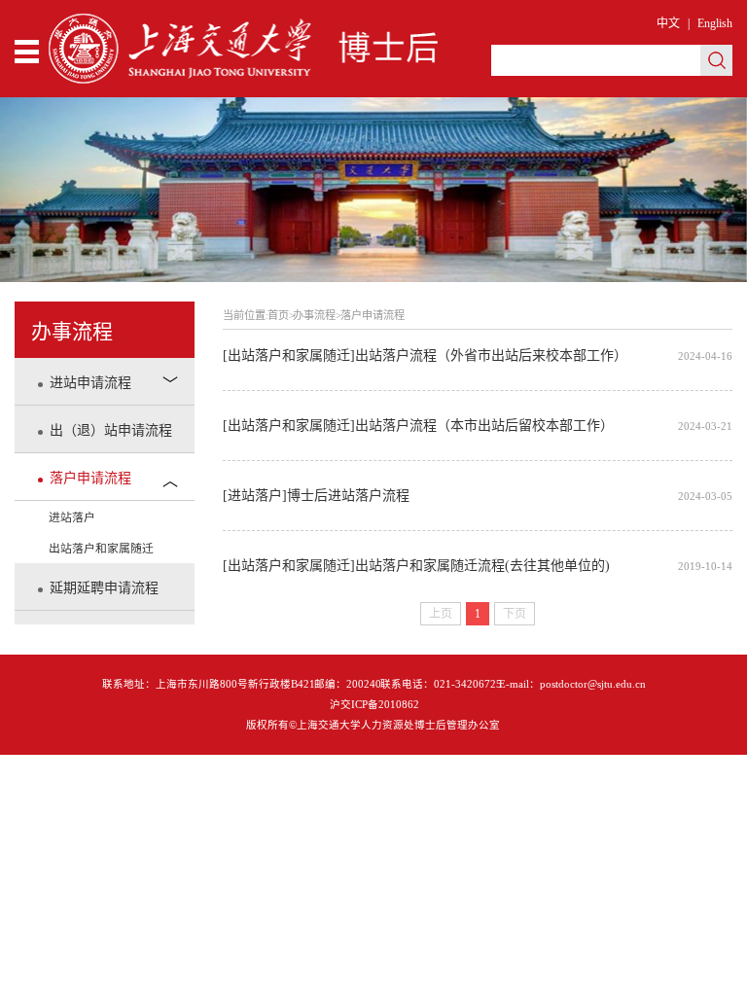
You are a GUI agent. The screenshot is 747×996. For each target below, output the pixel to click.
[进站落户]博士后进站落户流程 (477, 495)
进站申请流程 (90, 382)
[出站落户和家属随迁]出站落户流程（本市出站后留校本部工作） (477, 425)
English (714, 23)
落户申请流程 (90, 478)
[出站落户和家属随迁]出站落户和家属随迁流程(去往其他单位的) (477, 565)
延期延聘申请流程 (104, 588)
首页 (278, 315)
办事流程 (314, 315)
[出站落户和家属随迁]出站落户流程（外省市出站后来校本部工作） (477, 355)
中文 (668, 23)
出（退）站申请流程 (111, 430)
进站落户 (72, 517)
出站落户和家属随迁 (101, 548)
